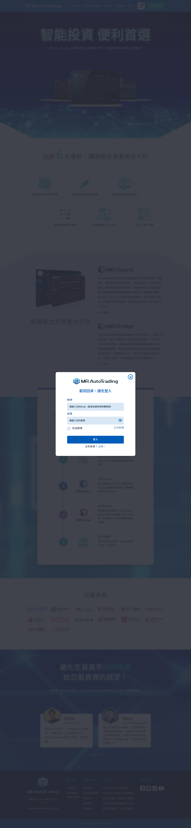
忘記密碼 (119, 427)
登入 (95, 439)
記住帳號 (77, 428)
